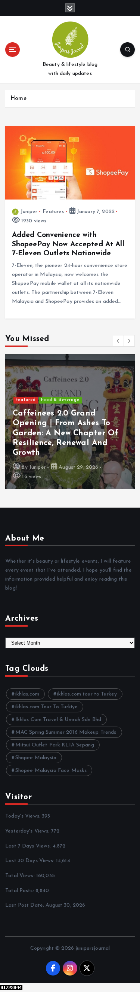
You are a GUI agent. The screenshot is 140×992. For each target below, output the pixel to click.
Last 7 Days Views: (29, 846)
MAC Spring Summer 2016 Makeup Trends (65, 732)
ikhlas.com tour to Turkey (87, 694)
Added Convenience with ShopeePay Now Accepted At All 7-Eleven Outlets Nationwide (68, 244)
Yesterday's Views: (28, 831)
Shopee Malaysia (35, 758)
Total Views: (20, 876)
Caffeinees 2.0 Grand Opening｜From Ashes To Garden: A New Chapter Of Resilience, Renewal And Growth (65, 433)
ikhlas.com (27, 694)
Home (18, 98)
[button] (118, 340)
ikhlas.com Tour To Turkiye (46, 707)
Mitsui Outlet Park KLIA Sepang (54, 745)
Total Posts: (20, 891)
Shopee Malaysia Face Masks (51, 770)
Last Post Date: (25, 905)
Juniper (29, 211)
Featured (26, 400)
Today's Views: (23, 816)
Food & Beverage (60, 400)
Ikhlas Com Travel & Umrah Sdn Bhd (58, 719)
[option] (70, 421)
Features (53, 211)
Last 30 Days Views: (30, 861)
